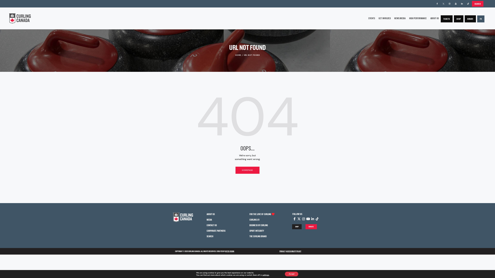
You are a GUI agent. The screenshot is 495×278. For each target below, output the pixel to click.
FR (481, 19)
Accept (291, 274)
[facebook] (437, 3)
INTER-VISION (229, 251)
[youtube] (455, 3)
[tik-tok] (468, 3)
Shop (458, 19)
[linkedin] (462, 3)
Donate (470, 19)
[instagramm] (449, 3)
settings (265, 275)
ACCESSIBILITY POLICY (293, 251)
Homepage (247, 170)
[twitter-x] (443, 3)
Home (238, 55)
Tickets (446, 19)
